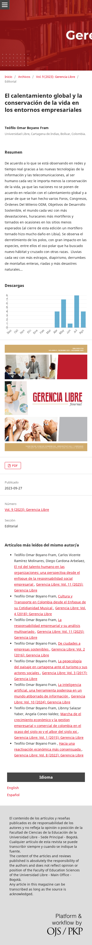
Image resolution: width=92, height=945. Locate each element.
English (13, 787)
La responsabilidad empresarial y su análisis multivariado (47, 625)
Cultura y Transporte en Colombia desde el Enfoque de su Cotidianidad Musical (50, 602)
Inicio (8, 77)
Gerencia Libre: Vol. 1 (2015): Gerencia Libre (49, 737)
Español (13, 795)
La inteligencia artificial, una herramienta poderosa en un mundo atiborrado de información (48, 690)
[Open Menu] (4, 4)
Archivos (24, 77)
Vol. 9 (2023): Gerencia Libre (55, 77)
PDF (14, 465)
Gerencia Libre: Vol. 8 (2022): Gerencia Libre (49, 755)
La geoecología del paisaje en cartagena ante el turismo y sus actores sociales (50, 667)
